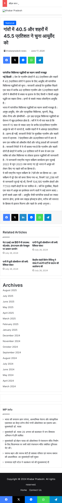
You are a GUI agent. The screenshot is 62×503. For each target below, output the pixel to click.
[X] (14, 60)
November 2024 (11, 341)
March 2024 (9, 386)
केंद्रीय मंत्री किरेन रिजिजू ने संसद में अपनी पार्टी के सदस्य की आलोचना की (45, 263)
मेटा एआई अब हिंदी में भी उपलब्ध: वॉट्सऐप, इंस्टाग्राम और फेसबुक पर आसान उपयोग (16, 245)
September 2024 (12, 352)
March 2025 (9, 318)
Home (23, 490)
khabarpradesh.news (16, 51)
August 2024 (10, 358)
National (10, 23)
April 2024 (8, 380)
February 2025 (10, 324)
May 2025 (8, 307)
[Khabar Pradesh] (12, 10)
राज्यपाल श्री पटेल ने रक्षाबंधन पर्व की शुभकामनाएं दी (27, 462)
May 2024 (8, 375)
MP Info (7, 409)
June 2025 (8, 301)
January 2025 (10, 329)
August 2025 (10, 290)
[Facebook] (6, 60)
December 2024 (11, 335)
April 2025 (8, 312)
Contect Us (35, 490)
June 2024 (8, 369)
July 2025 (8, 296)
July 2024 (8, 363)
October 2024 (10, 346)
